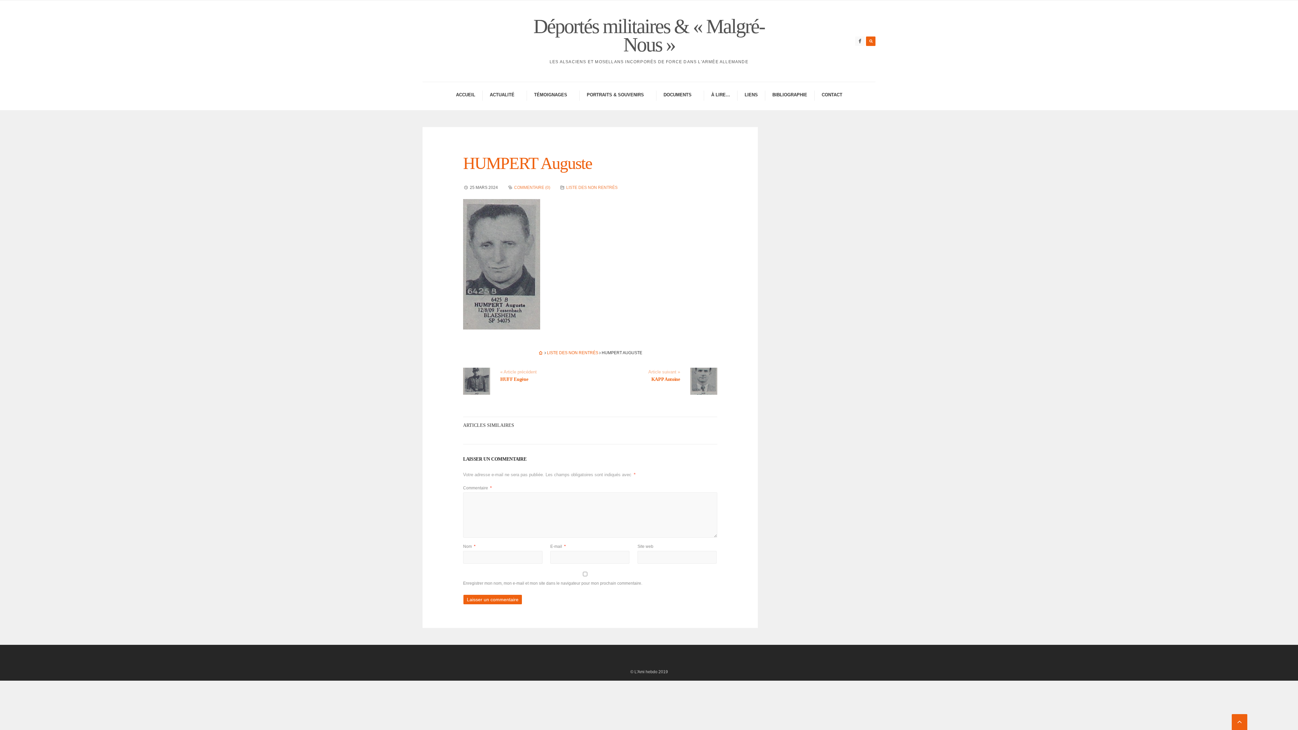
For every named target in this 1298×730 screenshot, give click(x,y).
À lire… (720, 94)
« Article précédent (518, 372)
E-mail (558, 546)
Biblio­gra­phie (789, 94)
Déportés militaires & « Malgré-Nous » (649, 35)
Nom (469, 546)
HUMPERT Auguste (527, 163)
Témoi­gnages (550, 94)
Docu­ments (678, 94)
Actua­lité (502, 94)
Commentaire (477, 488)
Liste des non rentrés (592, 187)
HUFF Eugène (514, 379)
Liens (751, 94)
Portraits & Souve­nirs (615, 94)
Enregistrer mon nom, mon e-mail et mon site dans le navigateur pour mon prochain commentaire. (552, 583)
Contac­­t (832, 94)
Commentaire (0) (532, 187)
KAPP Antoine (665, 379)
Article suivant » (664, 372)
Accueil (465, 94)
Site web (645, 546)
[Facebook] (860, 41)
